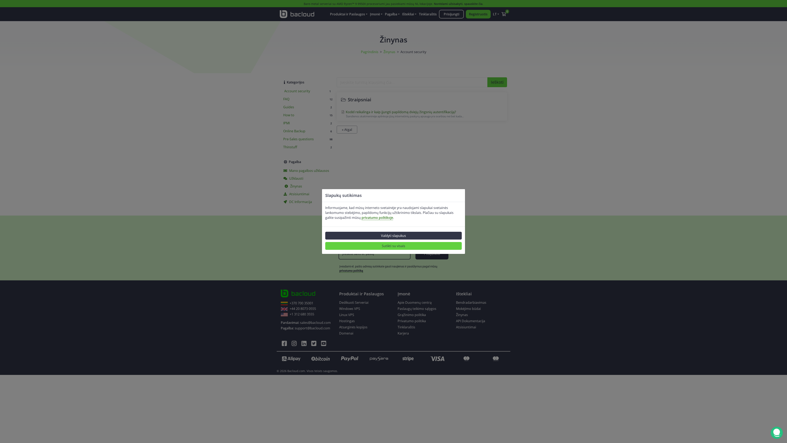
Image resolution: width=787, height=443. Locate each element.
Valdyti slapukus (393, 235)
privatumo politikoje (377, 217)
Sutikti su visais (393, 246)
